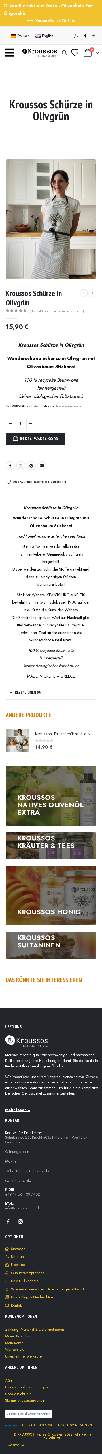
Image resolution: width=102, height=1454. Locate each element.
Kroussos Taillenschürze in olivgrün (66, 734)
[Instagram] (93, 35)
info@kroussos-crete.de (23, 1208)
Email (41, 465)
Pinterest (31, 465)
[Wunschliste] (74, 52)
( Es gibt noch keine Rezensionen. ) (57, 311)
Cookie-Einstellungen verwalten (28, 1414)
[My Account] (76, 36)
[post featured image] (17, 740)
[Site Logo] (39, 53)
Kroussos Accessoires (69, 406)
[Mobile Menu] (9, 52)
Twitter (20, 465)
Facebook (10, 465)
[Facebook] (85, 35)
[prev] (84, 293)
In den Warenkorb (39, 438)
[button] (64, 53)
